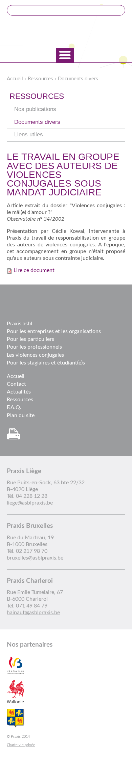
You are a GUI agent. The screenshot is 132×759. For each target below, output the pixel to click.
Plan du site (21, 415)
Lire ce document (34, 270)
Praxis (66, 32)
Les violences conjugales (35, 355)
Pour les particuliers (30, 339)
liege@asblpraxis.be (30, 503)
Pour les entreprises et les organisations (54, 331)
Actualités (19, 392)
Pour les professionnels (34, 347)
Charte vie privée (21, 745)
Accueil (15, 78)
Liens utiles (28, 134)
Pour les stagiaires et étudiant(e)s (46, 362)
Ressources (40, 78)
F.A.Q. (14, 407)
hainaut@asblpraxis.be (33, 612)
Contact (16, 384)
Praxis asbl (19, 323)
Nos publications (35, 109)
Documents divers (78, 78)
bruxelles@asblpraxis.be (35, 558)
